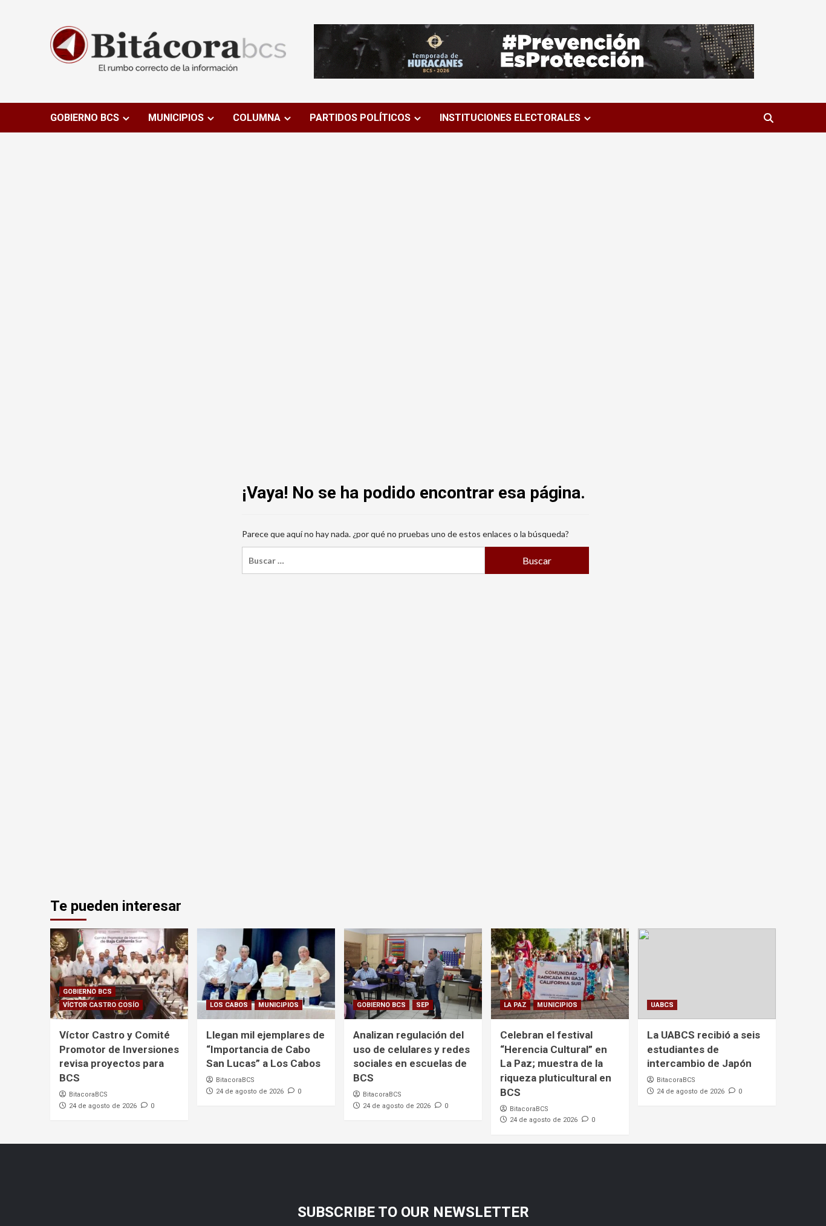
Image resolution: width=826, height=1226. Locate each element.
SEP (422, 1005)
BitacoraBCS (88, 1094)
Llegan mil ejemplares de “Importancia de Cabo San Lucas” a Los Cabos (265, 1049)
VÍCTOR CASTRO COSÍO (101, 1005)
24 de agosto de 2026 (103, 1106)
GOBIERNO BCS (84, 117)
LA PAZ (515, 1005)
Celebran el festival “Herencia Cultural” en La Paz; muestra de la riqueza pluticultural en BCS (555, 1063)
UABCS (662, 1005)
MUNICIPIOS (176, 117)
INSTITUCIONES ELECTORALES (510, 117)
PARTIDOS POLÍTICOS (360, 117)
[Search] (768, 118)
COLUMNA (257, 117)
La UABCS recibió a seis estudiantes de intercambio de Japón (703, 1049)
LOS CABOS (229, 1005)
